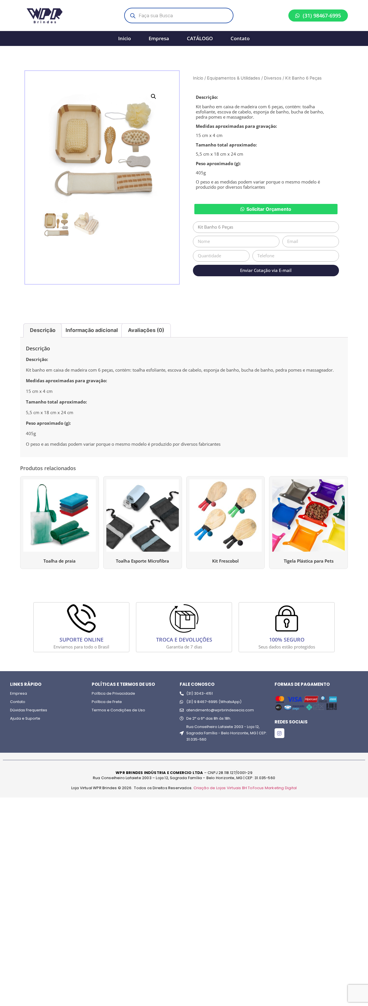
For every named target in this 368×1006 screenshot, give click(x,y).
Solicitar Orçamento (268, 209)
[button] (153, 96)
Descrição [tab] (42, 330)
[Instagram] (279, 733)
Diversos (272, 78)
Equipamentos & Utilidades (233, 78)
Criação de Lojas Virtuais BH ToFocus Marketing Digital (245, 788)
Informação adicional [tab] (92, 330)
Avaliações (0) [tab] (146, 330)
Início (198, 78)
